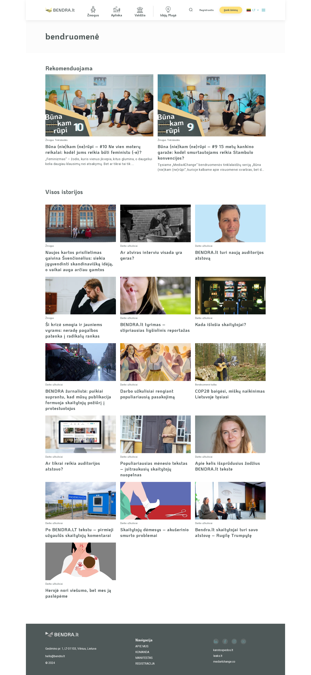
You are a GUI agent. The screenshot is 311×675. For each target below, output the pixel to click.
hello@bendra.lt (55, 656)
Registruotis (206, 10)
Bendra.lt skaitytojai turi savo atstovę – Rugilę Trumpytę (226, 532)
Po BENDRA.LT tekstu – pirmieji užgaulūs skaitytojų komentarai (79, 532)
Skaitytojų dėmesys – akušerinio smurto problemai (154, 532)
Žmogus (49, 140)
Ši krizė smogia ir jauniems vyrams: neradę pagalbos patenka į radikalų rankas (73, 330)
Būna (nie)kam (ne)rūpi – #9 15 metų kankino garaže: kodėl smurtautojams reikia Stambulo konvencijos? (206, 152)
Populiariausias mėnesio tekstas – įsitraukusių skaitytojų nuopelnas (154, 468)
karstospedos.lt (223, 650)
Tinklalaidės (61, 140)
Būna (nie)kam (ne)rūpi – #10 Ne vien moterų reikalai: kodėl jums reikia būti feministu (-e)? (93, 149)
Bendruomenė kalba (206, 384)
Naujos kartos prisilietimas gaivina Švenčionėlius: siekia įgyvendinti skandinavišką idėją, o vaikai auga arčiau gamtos (79, 260)
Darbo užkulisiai (129, 246)
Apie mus (141, 646)
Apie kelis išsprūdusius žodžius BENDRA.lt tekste (227, 466)
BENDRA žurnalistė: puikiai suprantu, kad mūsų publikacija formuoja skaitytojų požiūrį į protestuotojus (78, 399)
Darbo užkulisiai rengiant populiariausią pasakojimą (147, 393)
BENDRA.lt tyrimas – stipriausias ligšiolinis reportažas (155, 327)
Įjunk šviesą (231, 10)
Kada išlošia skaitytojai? (220, 324)
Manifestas (144, 658)
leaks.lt (217, 656)
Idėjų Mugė (168, 15)
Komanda (142, 652)
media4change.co (224, 661)
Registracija (145, 663)
